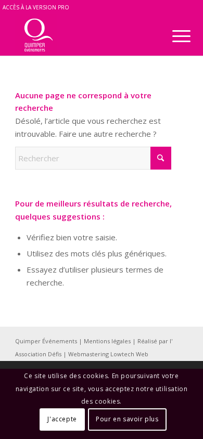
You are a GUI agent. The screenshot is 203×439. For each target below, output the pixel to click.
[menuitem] (173, 36)
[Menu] (173, 36)
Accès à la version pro (36, 7)
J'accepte (62, 419)
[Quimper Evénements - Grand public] (84, 35)
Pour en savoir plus (127, 419)
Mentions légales (108, 341)
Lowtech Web (129, 354)
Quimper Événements (47, 341)
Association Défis (39, 354)
